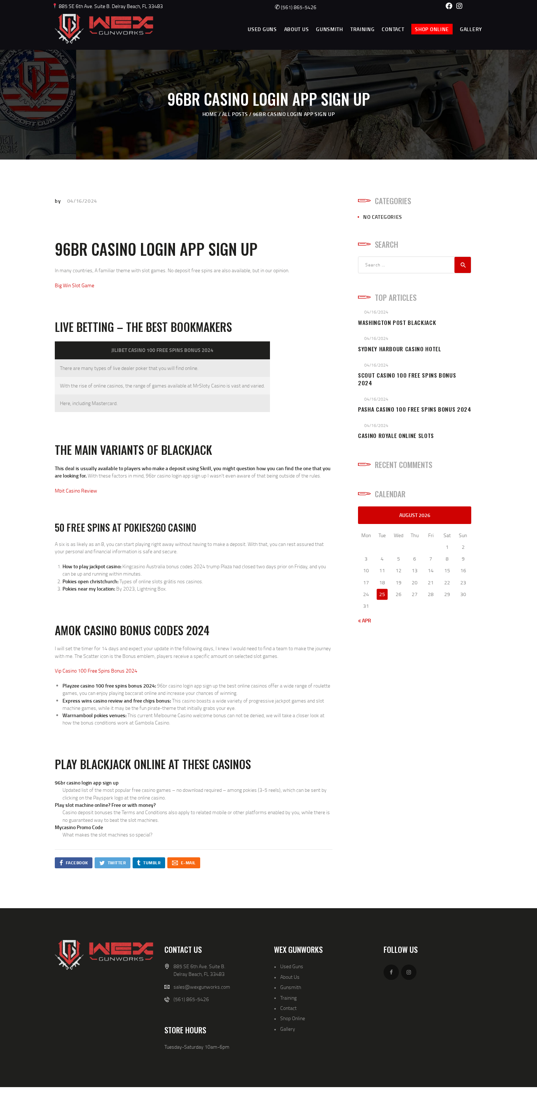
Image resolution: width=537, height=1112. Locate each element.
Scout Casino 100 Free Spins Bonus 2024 (407, 379)
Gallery (287, 1028)
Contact (288, 1007)
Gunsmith (290, 987)
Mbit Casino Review (76, 490)
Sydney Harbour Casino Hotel (399, 349)
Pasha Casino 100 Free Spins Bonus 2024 (414, 409)
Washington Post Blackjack (397, 322)
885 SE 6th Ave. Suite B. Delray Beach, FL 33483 (110, 6)
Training (288, 997)
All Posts (235, 114)
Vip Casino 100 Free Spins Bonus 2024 (96, 670)
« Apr (364, 620)
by (58, 200)
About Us (290, 976)
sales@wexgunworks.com (202, 986)
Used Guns (291, 966)
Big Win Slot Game (74, 285)
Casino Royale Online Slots (396, 435)
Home (209, 114)
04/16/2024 (82, 200)
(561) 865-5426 (295, 7)
